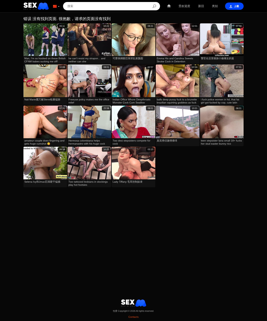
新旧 (201, 6)
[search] (154, 6)
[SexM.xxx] (36, 6)
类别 (215, 6)
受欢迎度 (184, 6)
